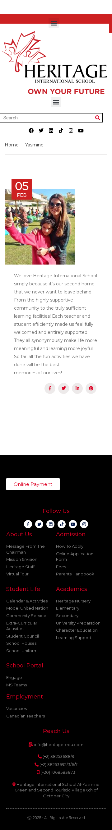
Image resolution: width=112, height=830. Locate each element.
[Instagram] (71, 131)
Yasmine (34, 145)
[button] (54, 23)
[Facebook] (31, 131)
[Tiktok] (61, 131)
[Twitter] (41, 131)
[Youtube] (81, 131)
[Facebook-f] (28, 524)
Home (13, 145)
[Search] (97, 117)
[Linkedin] (51, 131)
